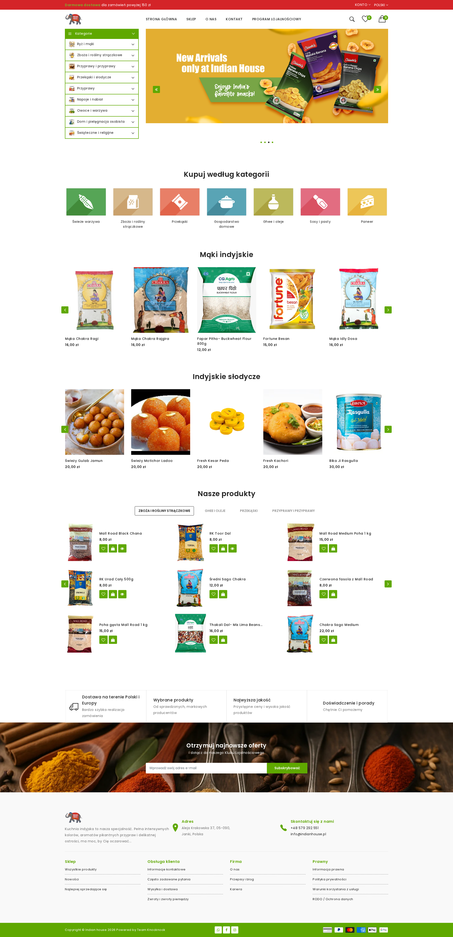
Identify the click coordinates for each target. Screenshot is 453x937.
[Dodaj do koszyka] (333, 548)
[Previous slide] (156, 89)
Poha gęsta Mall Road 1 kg (123, 624)
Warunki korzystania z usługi (336, 889)
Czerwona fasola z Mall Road (346, 579)
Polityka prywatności (329, 879)
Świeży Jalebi (341, 460)
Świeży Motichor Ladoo (86, 460)
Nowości (72, 879)
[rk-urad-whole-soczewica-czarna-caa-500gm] (103, 594)
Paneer (320, 221)
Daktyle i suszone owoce (367, 224)
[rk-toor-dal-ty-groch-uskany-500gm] (214, 548)
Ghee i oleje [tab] (215, 510)
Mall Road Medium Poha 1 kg (345, 533)
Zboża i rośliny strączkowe (86, 224)
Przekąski (133, 221)
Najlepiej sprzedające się (86, 889)
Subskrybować (287, 768)
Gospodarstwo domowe (180, 224)
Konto (362, 4)
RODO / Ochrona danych (333, 899)
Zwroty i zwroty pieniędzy (168, 899)
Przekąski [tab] (249, 510)
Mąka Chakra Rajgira (84, 338)
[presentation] (64, 309)
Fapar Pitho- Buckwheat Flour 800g (158, 341)
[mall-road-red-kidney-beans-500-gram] (323, 594)
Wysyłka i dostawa (162, 889)
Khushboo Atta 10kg (347, 338)
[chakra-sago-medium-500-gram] (214, 594)
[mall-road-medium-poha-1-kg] (323, 548)
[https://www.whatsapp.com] (218, 929)
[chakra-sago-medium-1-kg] (323, 640)
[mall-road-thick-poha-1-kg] (103, 640)
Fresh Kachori (209, 460)
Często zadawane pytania (169, 879)
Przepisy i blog (242, 879)
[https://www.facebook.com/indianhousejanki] (226, 929)
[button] (383, 18)
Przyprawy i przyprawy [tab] (293, 510)
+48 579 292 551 (305, 828)
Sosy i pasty (273, 221)
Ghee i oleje (226, 221)
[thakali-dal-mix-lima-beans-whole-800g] (214, 640)
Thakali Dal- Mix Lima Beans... (236, 624)
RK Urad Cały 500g (116, 579)
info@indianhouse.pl (308, 834)
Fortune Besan (210, 338)
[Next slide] (377, 89)
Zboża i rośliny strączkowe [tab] (164, 510)
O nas (235, 869)
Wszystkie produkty (80, 869)
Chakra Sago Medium (339, 624)
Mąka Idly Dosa (277, 338)
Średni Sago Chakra (228, 579)
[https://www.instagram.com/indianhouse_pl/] (234, 929)
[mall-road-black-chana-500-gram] (103, 548)
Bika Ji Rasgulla (277, 460)
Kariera (236, 889)
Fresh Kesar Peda (147, 460)
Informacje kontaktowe (166, 869)
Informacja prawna (328, 869)
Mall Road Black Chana (120, 533)
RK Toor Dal (220, 533)
